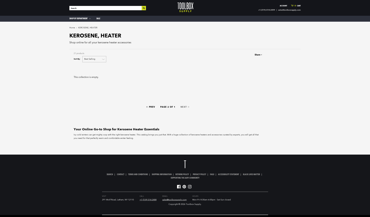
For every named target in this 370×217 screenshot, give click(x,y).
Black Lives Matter (251, 175)
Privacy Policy (199, 175)
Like (243, 55)
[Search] (144, 8)
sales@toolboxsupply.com (289, 10)
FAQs (212, 175)
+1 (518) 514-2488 (148, 200)
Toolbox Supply (193, 204)
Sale (98, 19)
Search (110, 175)
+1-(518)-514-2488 (266, 10)
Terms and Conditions (138, 175)
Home (72, 28)
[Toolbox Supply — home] (185, 8)
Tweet (249, 55)
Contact (120, 175)
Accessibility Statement (228, 175)
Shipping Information (162, 175)
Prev (152, 107)
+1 (254, 55)
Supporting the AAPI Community (185, 178)
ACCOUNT (283, 6)
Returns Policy (182, 175)
